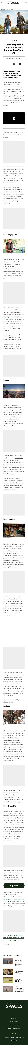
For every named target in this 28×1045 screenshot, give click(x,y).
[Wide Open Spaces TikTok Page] (15, 1034)
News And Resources (8, 9)
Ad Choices (14, 1021)
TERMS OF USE (14, 1039)
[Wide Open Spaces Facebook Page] (10, 1034)
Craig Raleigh (10, 58)
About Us (14, 1018)
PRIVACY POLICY (14, 1040)
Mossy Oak (5, 724)
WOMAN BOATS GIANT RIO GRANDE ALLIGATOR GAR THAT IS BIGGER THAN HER (13, 938)
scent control (19, 675)
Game (2, 9)
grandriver (5, 398)
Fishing (14, 40)
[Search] (26, 2)
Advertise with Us (14, 1025)
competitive (19, 458)
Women (5, 319)
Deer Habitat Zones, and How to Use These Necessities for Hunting (19, 963)
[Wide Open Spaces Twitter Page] (18, 1034)
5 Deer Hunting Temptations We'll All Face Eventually (19, 990)
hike (16, 82)
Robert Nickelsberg (6, 537)
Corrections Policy (14, 1028)
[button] (2, 2)
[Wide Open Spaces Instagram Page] (12, 1034)
